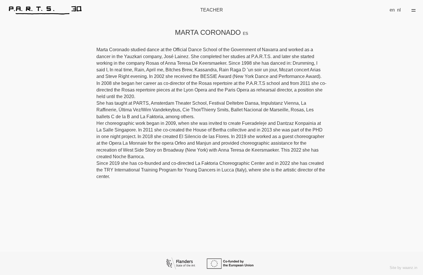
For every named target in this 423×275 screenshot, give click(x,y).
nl (399, 9)
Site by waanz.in (403, 268)
